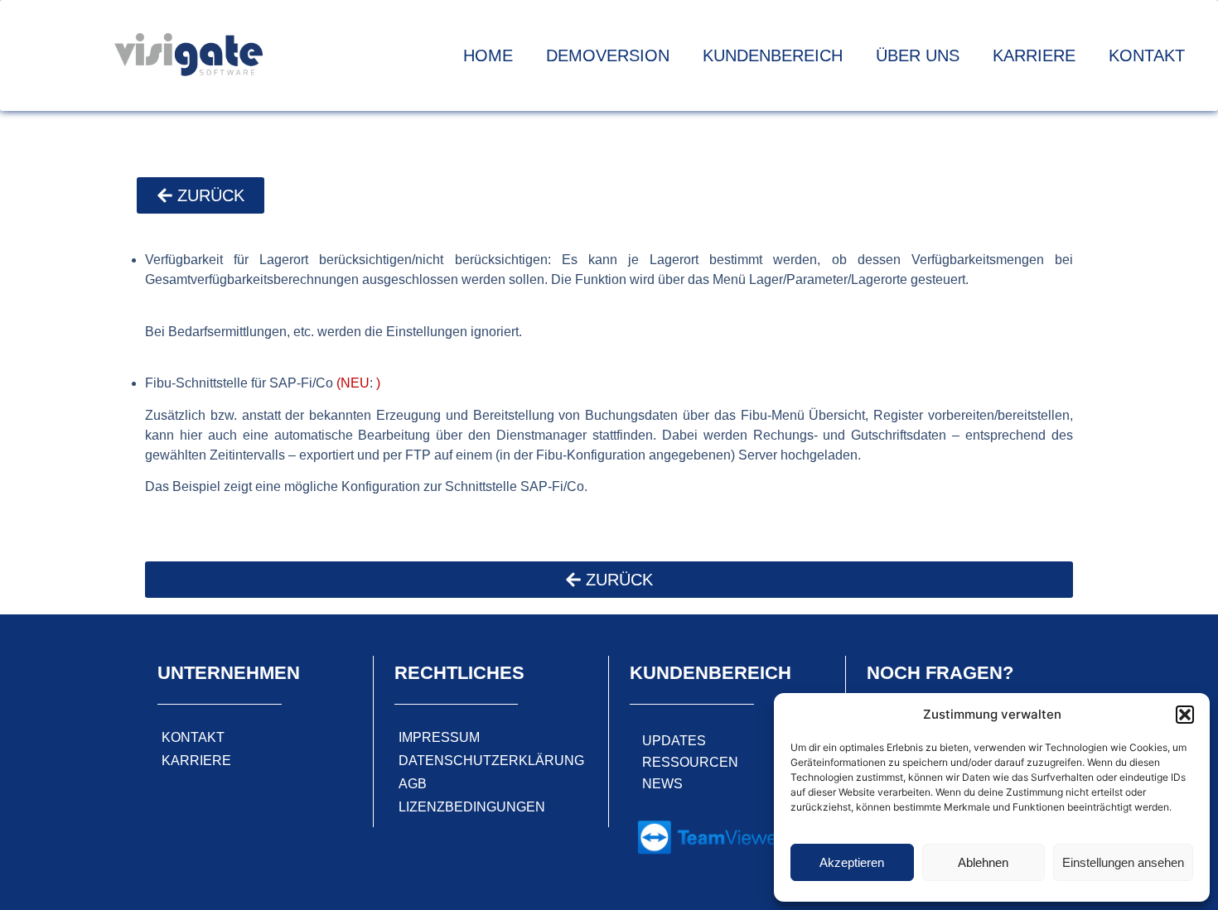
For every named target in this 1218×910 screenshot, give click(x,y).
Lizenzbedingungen (472, 807)
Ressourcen (690, 762)
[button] (1185, 714)
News (662, 784)
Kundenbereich (773, 55)
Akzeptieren (851, 862)
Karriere (1034, 55)
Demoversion (607, 55)
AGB (413, 784)
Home (488, 55)
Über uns (917, 55)
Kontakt (1147, 55)
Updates (674, 741)
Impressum (439, 737)
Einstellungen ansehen (1123, 862)
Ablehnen (983, 862)
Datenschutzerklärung (491, 761)
